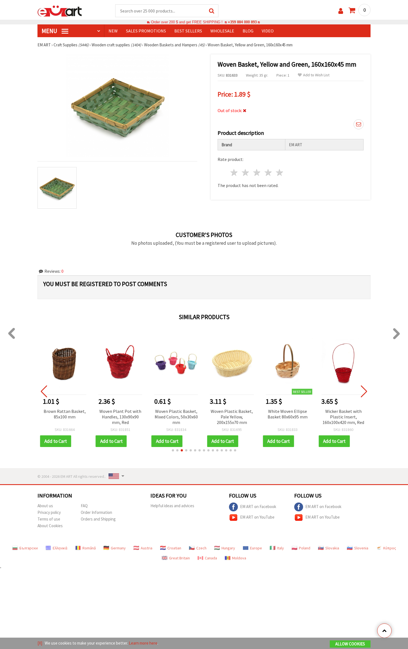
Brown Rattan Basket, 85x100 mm (65, 414)
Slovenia (361, 548)
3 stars (257, 172)
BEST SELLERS (188, 31)
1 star (234, 172)
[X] (39, 643)
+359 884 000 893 (242, 22)
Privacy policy (49, 512)
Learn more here (143, 643)
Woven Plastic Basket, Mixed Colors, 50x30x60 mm (176, 416)
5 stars (279, 172)
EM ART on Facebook (258, 506)
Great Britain (179, 557)
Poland (304, 548)
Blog (248, 31)
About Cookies (50, 525)
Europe (256, 548)
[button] (173, 450)
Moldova (239, 557)
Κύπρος (389, 548)
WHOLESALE (222, 31)
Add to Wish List (316, 75)
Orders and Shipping (98, 519)
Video (268, 31)
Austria (146, 548)
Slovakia (332, 548)
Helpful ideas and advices (172, 505)
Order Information (96, 512)
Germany (118, 548)
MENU (50, 31)
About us (45, 505)
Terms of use (48, 519)
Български (28, 548)
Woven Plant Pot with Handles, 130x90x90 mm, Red (120, 416)
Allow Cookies (350, 644)
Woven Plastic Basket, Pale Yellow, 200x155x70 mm (232, 416)
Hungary (228, 548)
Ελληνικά (60, 548)
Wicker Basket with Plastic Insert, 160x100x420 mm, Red (343, 416)
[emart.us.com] (59, 10)
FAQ (84, 505)
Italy (280, 548)
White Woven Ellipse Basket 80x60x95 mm (288, 414)
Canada (211, 557)
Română (89, 548)
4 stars (268, 172)
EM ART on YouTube (257, 516)
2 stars (245, 172)
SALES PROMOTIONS (146, 31)
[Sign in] (340, 11)
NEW (113, 31)
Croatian (174, 548)
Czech (201, 548)
